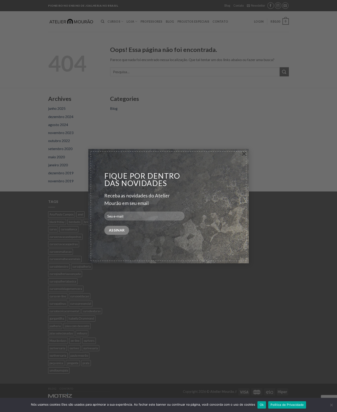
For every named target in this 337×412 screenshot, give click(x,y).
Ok (262, 405)
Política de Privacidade (287, 405)
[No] (331, 406)
